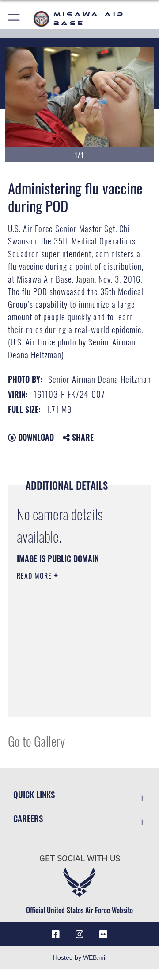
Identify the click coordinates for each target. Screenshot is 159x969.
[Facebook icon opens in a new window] (55, 934)
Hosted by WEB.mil (79, 957)
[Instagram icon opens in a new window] (79, 934)
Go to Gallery (36, 740)
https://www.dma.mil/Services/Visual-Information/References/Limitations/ (70, 700)
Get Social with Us (79, 858)
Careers (28, 818)
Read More (35, 575)
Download (35, 437)
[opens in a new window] (103, 934)
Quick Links (34, 794)
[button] (14, 19)
